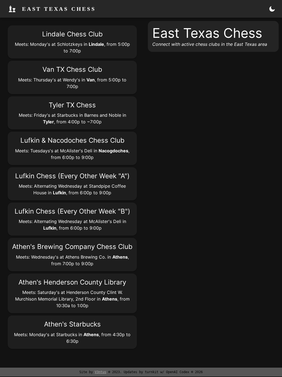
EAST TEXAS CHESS (59, 9)
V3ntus (100, 372)
